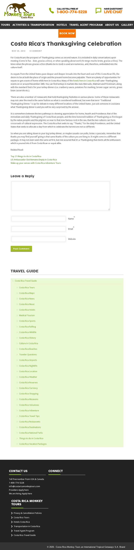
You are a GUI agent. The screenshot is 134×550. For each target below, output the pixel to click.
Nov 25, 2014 (18, 51)
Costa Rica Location (28, 371)
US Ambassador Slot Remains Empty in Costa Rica (34, 159)
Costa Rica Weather (28, 377)
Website (72, 239)
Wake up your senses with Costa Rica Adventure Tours (36, 163)
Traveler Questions (28, 354)
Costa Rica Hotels (27, 310)
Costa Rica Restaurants (29, 421)
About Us (112, 25)
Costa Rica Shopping (28, 393)
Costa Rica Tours (27, 287)
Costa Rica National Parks (31, 433)
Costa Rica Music (27, 304)
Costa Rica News (26, 298)
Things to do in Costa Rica (31, 438)
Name (71, 219)
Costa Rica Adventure (29, 410)
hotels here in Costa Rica (84, 80)
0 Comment (36, 51)
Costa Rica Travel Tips (29, 416)
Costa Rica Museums (28, 399)
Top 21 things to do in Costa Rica (26, 156)
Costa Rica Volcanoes (29, 405)
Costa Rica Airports (28, 360)
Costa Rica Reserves (28, 382)
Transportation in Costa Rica (27, 526)
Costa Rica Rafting (27, 326)
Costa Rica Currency (28, 388)
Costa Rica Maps (26, 293)
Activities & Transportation (33, 25)
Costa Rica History (27, 338)
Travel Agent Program (86, 25)
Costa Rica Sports (27, 321)
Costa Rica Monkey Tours (19, 11)
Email (70, 229)
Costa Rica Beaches (28, 349)
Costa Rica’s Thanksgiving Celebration (66, 44)
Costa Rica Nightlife (28, 366)
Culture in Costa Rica (28, 343)
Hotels (62, 25)
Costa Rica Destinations (30, 427)
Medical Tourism (27, 315)
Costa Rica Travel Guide (26, 281)
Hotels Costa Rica (22, 522)
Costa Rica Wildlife (27, 332)
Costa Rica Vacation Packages (33, 444)
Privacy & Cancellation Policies (28, 513)
